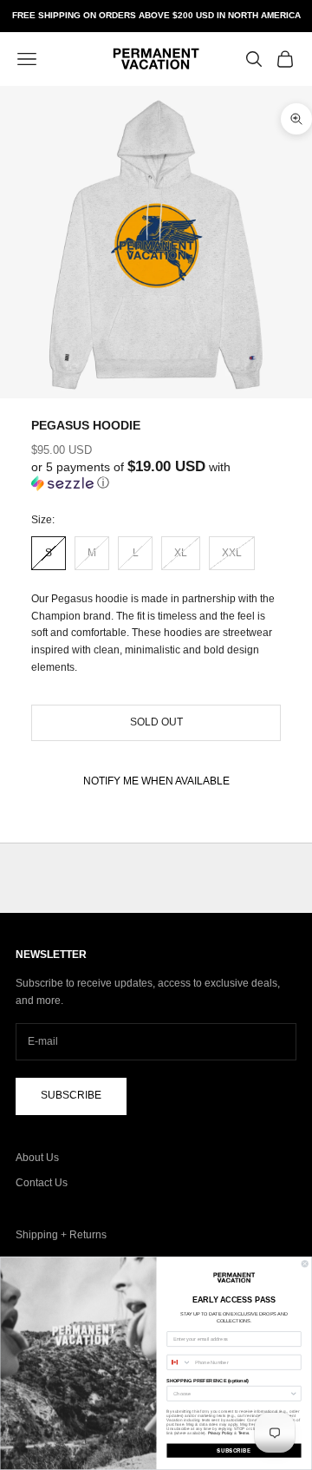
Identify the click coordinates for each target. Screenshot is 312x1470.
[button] (156, 475)
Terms (243, 1433)
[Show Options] (293, 1394)
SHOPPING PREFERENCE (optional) (207, 1380)
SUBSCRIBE (233, 1450)
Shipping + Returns (61, 1235)
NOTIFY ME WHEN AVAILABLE (156, 781)
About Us (37, 1158)
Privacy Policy (220, 1433)
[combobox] (179, 1362)
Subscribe (71, 1095)
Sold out (156, 722)
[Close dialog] (305, 1264)
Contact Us (42, 1183)
